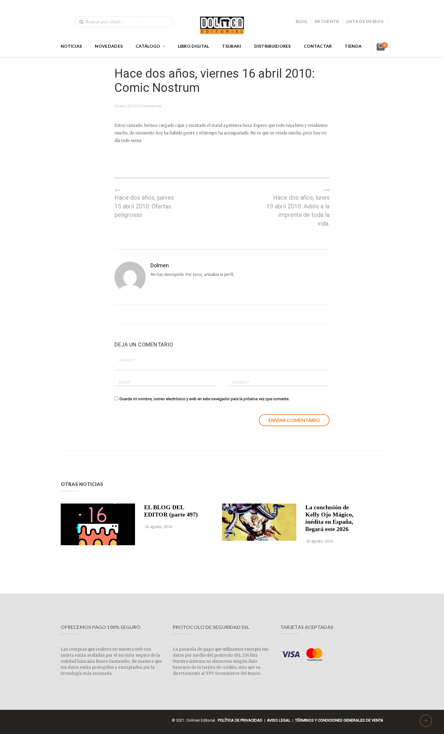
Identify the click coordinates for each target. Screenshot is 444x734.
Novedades (109, 46)
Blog (301, 21)
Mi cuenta (327, 21)
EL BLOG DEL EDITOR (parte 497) (171, 511)
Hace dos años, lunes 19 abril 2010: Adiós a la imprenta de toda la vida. (298, 210)
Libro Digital (193, 46)
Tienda (353, 46)
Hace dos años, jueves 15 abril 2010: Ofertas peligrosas (144, 206)
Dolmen (159, 265)
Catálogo (148, 46)
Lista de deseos (365, 21)
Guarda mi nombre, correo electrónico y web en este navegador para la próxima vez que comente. (204, 399)
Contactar (318, 46)
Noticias (71, 46)
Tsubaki (231, 46)
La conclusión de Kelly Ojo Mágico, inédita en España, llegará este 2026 (329, 518)
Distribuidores (272, 46)
